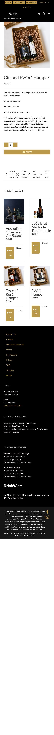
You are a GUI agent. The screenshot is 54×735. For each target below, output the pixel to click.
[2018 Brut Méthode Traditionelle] (40, 209)
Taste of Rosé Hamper (12, 294)
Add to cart (27, 152)
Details (20, 248)
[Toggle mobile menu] (49, 13)
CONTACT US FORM (13, 405)
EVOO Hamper (38, 292)
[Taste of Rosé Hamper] (14, 276)
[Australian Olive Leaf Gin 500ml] (14, 211)
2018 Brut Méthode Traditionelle (41, 227)
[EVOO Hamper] (40, 276)
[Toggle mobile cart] (39, 13)
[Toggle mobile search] (44, 13)
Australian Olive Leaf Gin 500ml (14, 232)
